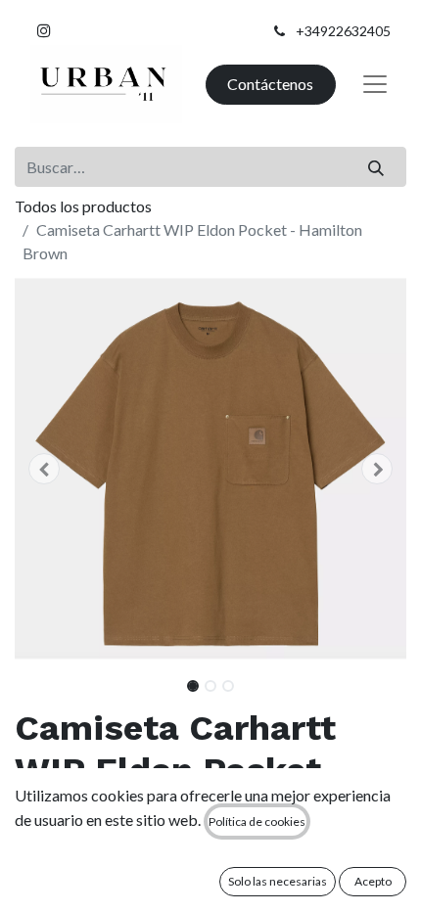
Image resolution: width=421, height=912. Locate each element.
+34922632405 (343, 31)
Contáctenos (270, 83)
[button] (44, 469)
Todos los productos (83, 206)
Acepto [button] (373, 881)
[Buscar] (376, 166)
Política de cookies (257, 821)
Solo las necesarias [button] (277, 881)
